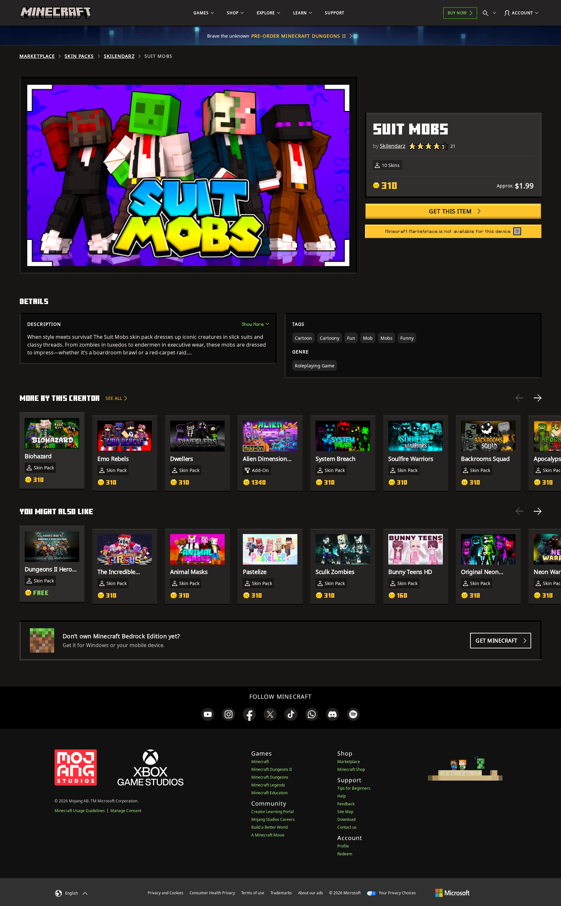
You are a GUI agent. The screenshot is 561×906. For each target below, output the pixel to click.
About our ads (310, 892)
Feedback (346, 804)
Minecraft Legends (268, 785)
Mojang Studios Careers (273, 819)
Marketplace (37, 56)
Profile (343, 846)
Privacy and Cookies (165, 892)
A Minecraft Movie (267, 835)
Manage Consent (125, 811)
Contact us (346, 827)
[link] (207, 714)
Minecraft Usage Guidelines (80, 811)
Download (346, 819)
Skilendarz (119, 56)
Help (341, 796)
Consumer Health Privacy (212, 892)
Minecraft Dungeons (269, 777)
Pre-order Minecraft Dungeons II (298, 36)
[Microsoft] (452, 892)
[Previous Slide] (519, 398)
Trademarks (281, 892)
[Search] (490, 13)
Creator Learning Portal (272, 811)
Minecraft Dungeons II (271, 769)
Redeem (344, 854)
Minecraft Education (269, 793)
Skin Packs (79, 56)
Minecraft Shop (351, 769)
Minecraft (260, 761)
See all (114, 398)
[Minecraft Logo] (55, 13)
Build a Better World (269, 827)
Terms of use (252, 892)
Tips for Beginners (353, 788)
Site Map (345, 811)
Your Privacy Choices (397, 892)
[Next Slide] (538, 398)
